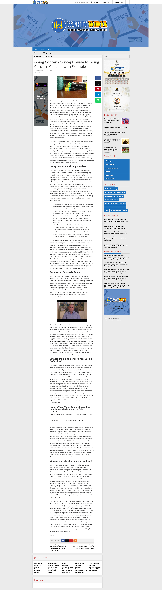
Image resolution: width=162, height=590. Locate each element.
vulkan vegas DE (110, 192)
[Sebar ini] (98, 78)
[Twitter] (67, 540)
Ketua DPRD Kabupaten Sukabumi (115, 203)
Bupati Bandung (110, 196)
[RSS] (75, 540)
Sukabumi (120, 196)
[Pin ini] (98, 89)
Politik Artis (109, 175)
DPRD (106, 210)
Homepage (37, 56)
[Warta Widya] (40, 2)
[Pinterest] (71, 540)
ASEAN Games (109, 164)
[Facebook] (63, 540)
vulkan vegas (121, 192)
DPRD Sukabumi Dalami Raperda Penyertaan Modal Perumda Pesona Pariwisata (115, 238)
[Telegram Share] (98, 94)
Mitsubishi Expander (111, 168)
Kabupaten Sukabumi (111, 200)
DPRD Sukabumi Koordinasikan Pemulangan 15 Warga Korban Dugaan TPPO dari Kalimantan (116, 245)
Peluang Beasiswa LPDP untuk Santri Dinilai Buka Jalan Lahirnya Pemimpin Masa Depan (116, 257)
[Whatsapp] (98, 100)
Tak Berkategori (48, 56)
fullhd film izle (108, 276)
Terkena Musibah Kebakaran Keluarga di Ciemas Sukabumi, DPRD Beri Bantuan (95, 567)
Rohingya (108, 171)
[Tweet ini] (98, 83)
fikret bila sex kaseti (110, 283)
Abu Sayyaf (108, 161)
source (80, 420)
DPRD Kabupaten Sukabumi (119, 210)
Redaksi (119, 320)
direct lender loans (110, 255)
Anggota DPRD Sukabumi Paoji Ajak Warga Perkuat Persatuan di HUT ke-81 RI (116, 221)
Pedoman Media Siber (110, 320)
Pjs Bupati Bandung (111, 189)
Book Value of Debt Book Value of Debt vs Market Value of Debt (83, 546)
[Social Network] (128, 2)
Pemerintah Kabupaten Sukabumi (115, 207)
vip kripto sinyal (109, 269)
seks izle (107, 262)
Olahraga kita (109, 178)
